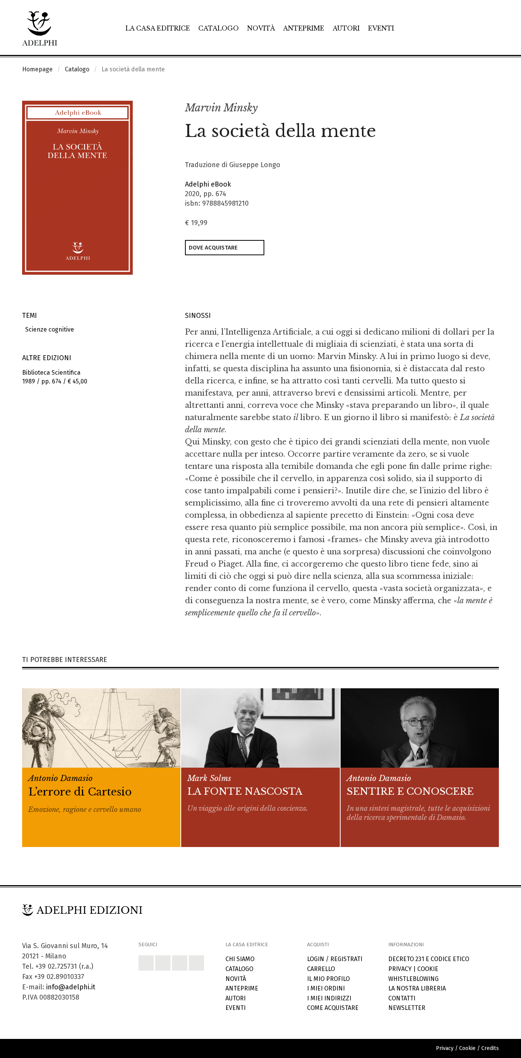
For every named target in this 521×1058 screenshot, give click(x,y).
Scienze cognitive (48, 329)
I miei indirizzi (329, 998)
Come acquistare (333, 1007)
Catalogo (218, 28)
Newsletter (406, 1007)
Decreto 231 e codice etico (428, 959)
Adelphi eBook (208, 184)
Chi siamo (239, 959)
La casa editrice (157, 28)
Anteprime (303, 28)
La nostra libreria (417, 988)
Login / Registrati (334, 959)
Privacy (400, 969)
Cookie (427, 969)
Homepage (37, 69)
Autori (346, 28)
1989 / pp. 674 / (54, 377)
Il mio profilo (328, 978)
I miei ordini (326, 988)
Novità (261, 28)
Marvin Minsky (221, 107)
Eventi (381, 28)
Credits (490, 1048)
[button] (476, 108)
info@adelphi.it (70, 987)
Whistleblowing (413, 978)
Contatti (401, 998)
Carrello (321, 969)
